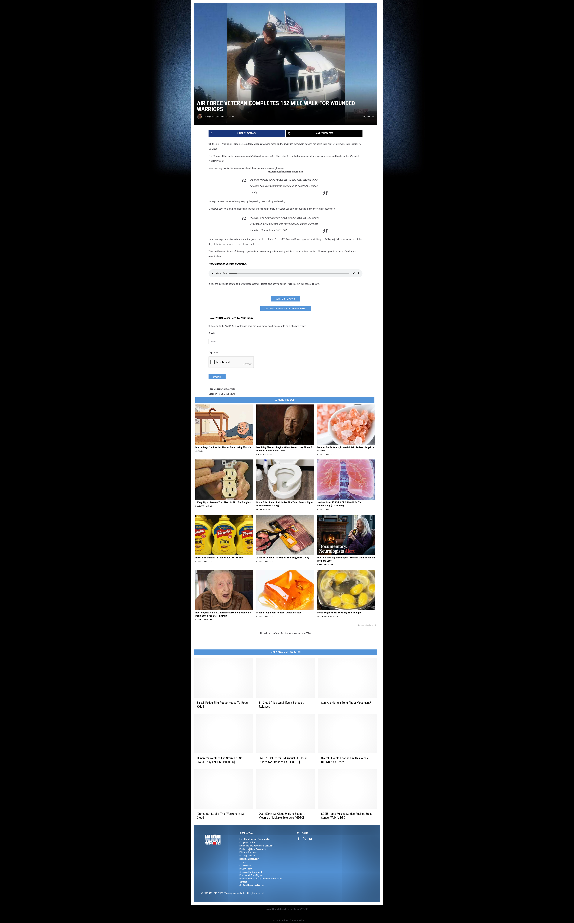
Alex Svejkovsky (209, 116)
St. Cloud (225, 389)
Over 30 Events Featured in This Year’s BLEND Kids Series (344, 760)
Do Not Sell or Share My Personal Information (260, 878)
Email (212, 333)
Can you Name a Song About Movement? (346, 702)
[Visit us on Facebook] (300, 839)
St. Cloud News (228, 394)
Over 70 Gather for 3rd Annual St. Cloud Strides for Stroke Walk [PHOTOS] (283, 760)
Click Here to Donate (285, 299)
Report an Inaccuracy (249, 859)
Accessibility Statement (250, 872)
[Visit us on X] (306, 839)
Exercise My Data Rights (250, 875)
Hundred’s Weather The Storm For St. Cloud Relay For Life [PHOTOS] (219, 760)
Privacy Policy (245, 869)
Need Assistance (258, 849)
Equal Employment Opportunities (255, 839)
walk (232, 389)
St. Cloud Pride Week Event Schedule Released (281, 704)
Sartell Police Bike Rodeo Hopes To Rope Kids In (222, 704)
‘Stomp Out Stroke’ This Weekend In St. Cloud (221, 815)
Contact (243, 882)
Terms (242, 862)
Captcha (213, 352)
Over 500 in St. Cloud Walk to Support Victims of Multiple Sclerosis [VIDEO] (281, 815)
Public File (244, 849)
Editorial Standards (248, 852)
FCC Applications (247, 855)
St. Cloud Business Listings (251, 885)
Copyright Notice (247, 842)
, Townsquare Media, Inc (234, 893)
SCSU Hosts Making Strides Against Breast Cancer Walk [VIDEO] (347, 815)
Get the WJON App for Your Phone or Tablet (285, 308)
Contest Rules (246, 865)
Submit (217, 376)
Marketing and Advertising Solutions (256, 846)
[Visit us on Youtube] (312, 839)
